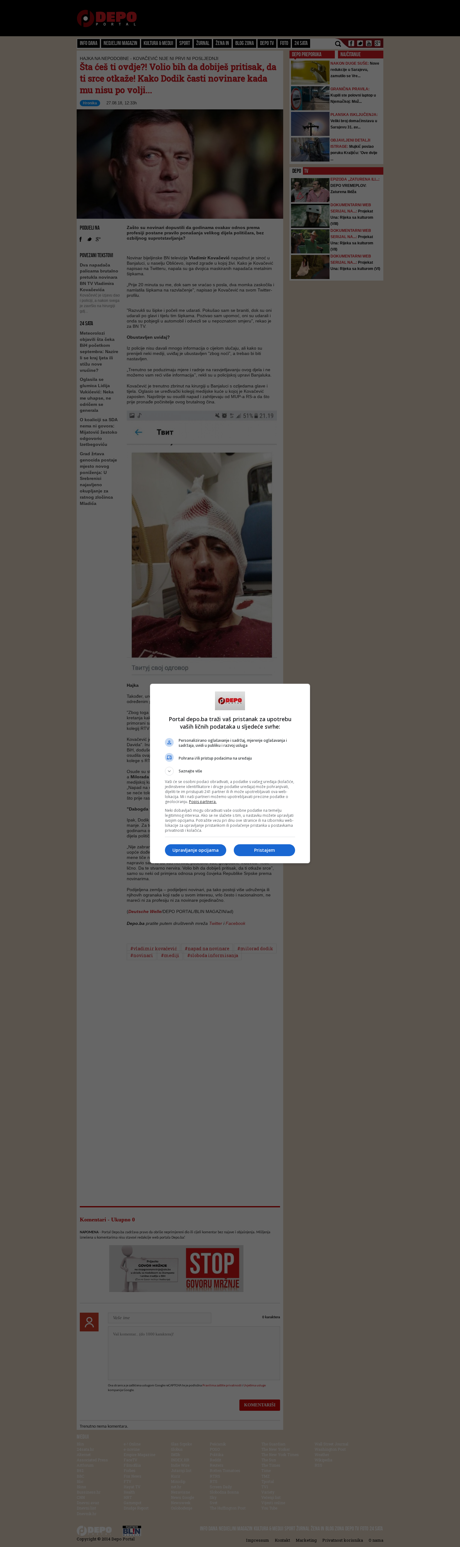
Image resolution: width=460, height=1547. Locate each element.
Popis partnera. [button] (203, 801)
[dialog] (230, 773)
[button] (230, 771)
